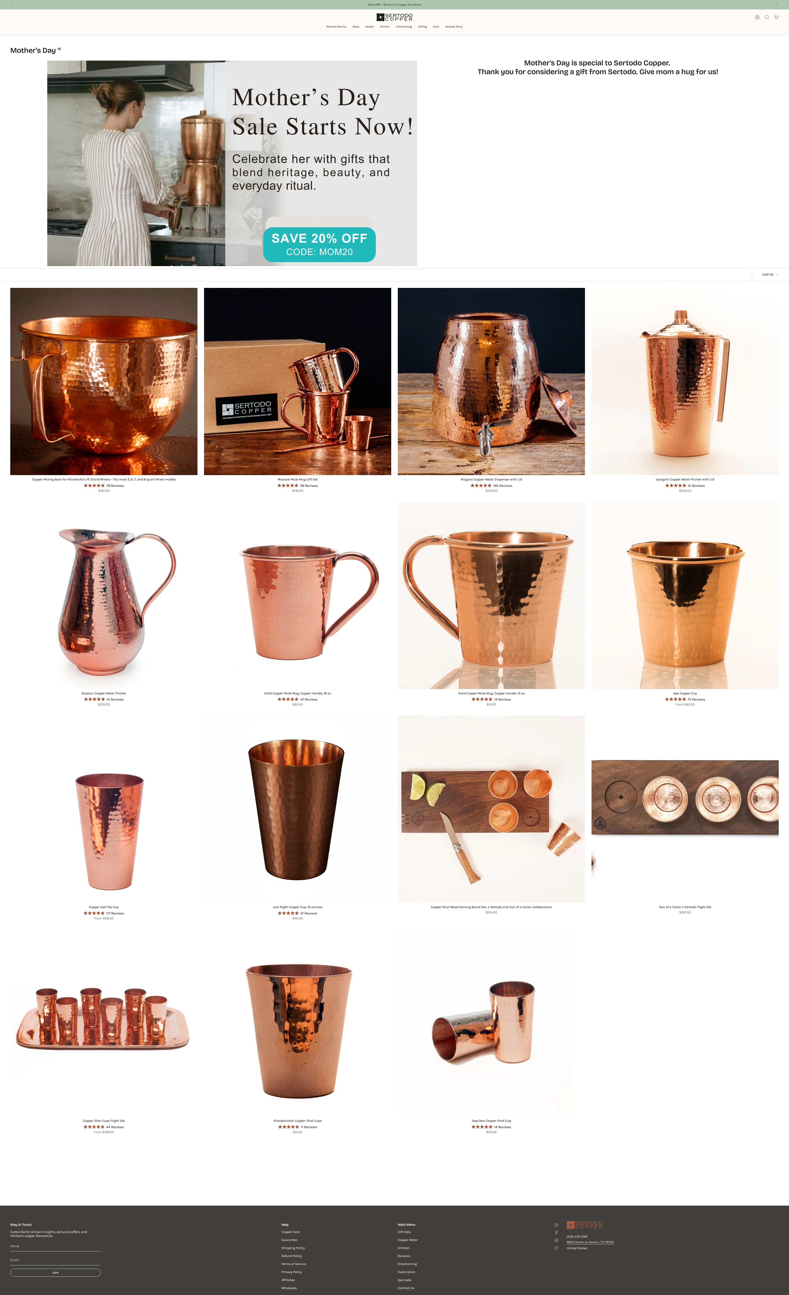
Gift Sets (404, 1232)
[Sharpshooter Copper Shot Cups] (297, 1022)
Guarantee (289, 1240)
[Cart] (776, 17)
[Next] (777, 5)
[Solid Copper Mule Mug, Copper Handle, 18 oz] (297, 595)
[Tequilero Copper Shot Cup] (491, 1022)
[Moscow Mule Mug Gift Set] (297, 381)
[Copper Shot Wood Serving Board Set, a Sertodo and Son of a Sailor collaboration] (491, 809)
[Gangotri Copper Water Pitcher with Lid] (685, 381)
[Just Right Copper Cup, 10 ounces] (297, 809)
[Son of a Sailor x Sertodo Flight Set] (685, 809)
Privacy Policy (291, 1272)
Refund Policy (291, 1256)
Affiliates (288, 1280)
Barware (404, 1256)
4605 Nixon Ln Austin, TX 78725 (590, 1242)
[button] (336, 27)
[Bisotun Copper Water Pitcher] (103, 595)
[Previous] (12, 5)
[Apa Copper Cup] (685, 595)
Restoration (406, 1272)
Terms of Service (293, 1264)
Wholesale (289, 1288)
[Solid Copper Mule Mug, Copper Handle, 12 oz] (491, 595)
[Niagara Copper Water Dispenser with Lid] (491, 381)
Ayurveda (404, 1280)
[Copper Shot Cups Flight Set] (103, 1022)
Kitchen (403, 1248)
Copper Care (290, 1232)
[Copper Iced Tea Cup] (103, 809)
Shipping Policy (293, 1248)
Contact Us (406, 1288)
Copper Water (408, 1240)
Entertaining (407, 1264)
